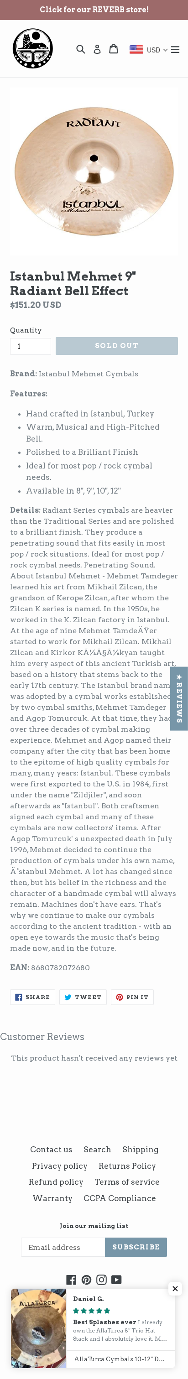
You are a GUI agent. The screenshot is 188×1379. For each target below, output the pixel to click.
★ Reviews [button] (179, 698)
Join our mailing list (94, 1226)
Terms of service (127, 1181)
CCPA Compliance (120, 1198)
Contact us (51, 1149)
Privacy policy (60, 1166)
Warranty (52, 1198)
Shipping (140, 1149)
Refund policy (56, 1181)
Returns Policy (127, 1166)
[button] (175, 1289)
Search (97, 1149)
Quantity (26, 330)
